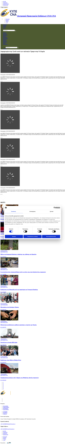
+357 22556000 (4, 428)
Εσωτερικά (5, 38)
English (7, 20)
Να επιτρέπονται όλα (51, 236)
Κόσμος (4, 40)
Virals (4, 43)
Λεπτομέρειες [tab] (32, 211)
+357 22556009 (4, 423)
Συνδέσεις (5, 433)
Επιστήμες (5, 44)
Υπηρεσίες (5, 2)
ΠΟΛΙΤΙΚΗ (5, 406)
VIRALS (5, 414)
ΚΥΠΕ (4, 1)
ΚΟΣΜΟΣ (5, 412)
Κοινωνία (5, 37)
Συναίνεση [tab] (13, 211)
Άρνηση (14, 236)
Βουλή (4, 36)
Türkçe (7, 21)
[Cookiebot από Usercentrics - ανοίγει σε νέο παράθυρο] (54, 208)
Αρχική (4, 32)
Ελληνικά (7, 19)
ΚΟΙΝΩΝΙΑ (5, 408)
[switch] (25, 231)
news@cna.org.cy (10, 428)
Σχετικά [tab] (51, 211)
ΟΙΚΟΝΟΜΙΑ (6, 407)
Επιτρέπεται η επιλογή (32, 236)
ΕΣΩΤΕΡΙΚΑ (6, 409)
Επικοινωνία (5, 5)
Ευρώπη (4, 39)
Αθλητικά (5, 41)
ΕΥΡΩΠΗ (5, 411)
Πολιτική (5, 33)
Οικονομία (5, 35)
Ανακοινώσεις (6, 3)
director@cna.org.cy (11, 423)
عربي (7, 22)
